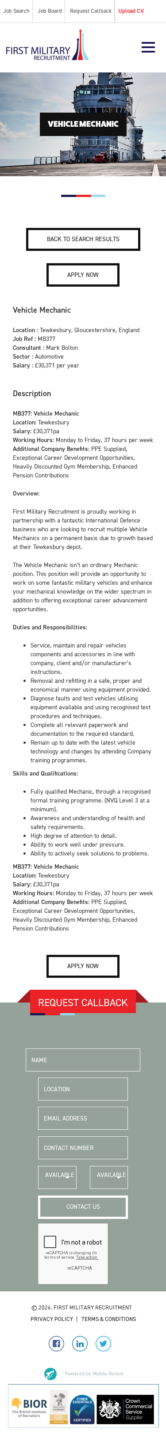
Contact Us (83, 1207)
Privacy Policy (52, 1319)
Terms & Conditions (108, 1319)
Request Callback (91, 11)
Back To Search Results (83, 239)
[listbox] (57, 1177)
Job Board (50, 11)
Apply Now (83, 275)
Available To (111, 1180)
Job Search (16, 11)
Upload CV (131, 11)
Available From (59, 1180)
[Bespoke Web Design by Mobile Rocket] (83, 1373)
